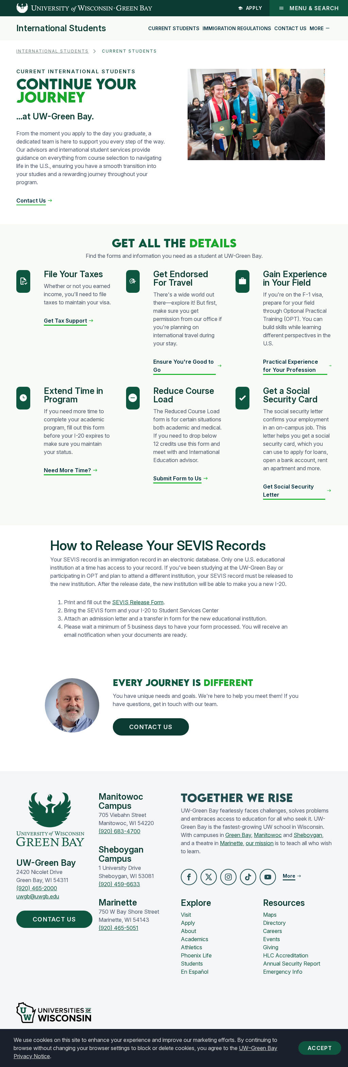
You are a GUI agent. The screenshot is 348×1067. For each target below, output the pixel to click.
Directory (274, 922)
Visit (186, 914)
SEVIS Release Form (137, 602)
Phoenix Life (196, 955)
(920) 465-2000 (36, 888)
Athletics (191, 947)
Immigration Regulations (237, 28)
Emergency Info (282, 971)
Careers (272, 931)
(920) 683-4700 (119, 831)
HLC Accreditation (285, 955)
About (188, 931)
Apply (254, 8)
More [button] (317, 28)
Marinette (231, 843)
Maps (270, 914)
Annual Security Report (291, 963)
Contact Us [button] (151, 726)
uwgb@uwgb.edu (37, 896)
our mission (260, 843)
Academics (194, 939)
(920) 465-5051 (118, 928)
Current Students (173, 28)
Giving (270, 947)
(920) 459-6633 (119, 884)
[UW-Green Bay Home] (76, 8)
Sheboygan (308, 835)
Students (192, 963)
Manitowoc (268, 835)
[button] (34, 200)
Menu (314, 8)
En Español (194, 971)
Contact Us (290, 28)
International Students (61, 28)
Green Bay (238, 835)
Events (271, 939)
